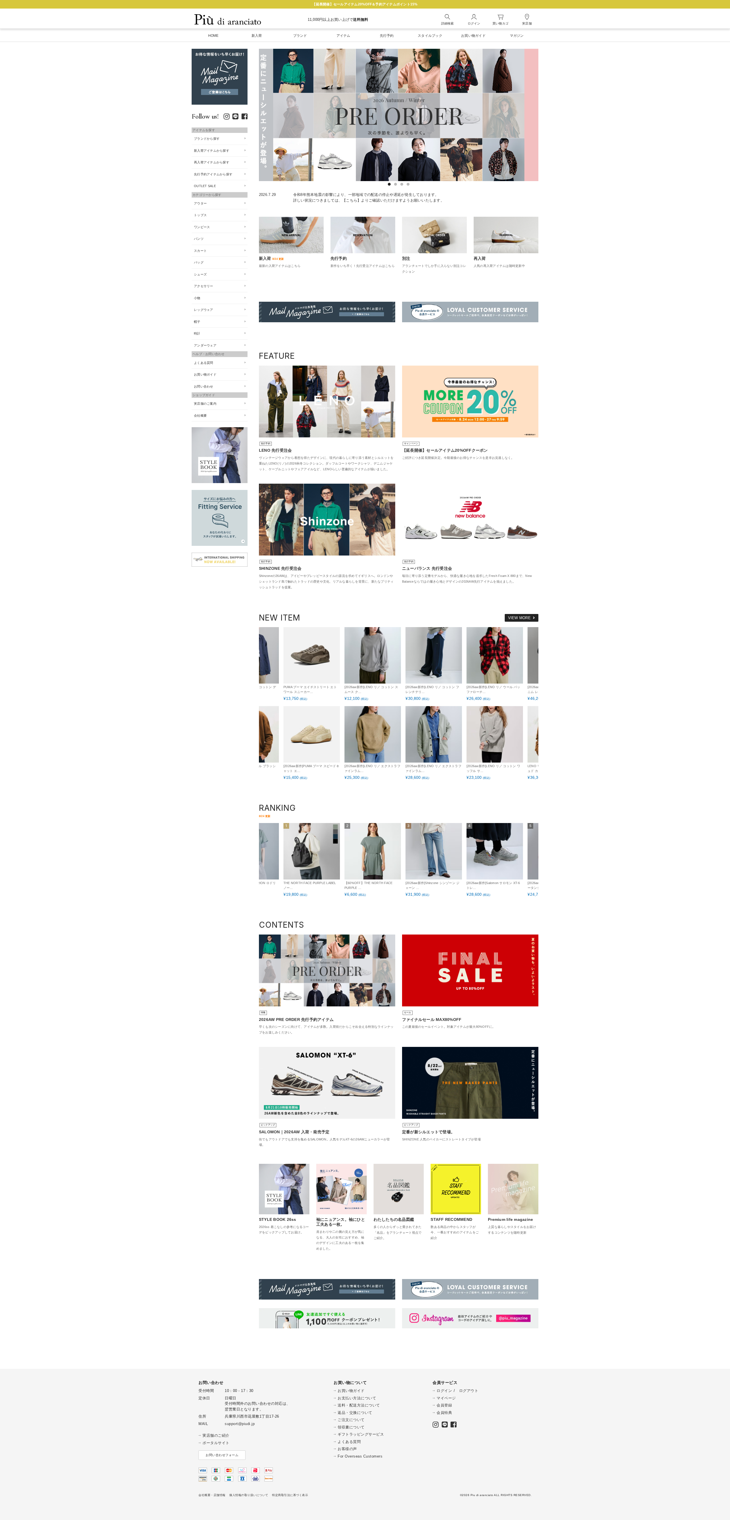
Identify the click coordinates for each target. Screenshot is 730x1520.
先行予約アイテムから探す (213, 174)
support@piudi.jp (240, 1424)
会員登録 (444, 1405)
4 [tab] (408, 184)
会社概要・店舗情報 (212, 1495)
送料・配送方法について (359, 1405)
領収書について (351, 1427)
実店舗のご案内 (205, 403)
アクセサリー (203, 286)
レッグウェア (203, 309)
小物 (197, 298)
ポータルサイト (216, 1443)
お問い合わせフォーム (222, 1455)
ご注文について (351, 1420)
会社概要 (200, 415)
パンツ (199, 238)
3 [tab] (401, 184)
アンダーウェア (205, 345)
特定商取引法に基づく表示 (290, 1495)
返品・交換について (355, 1412)
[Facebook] (245, 117)
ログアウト (468, 1391)
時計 (197, 333)
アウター (200, 203)
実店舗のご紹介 (216, 1435)
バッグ (199, 262)
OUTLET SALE (205, 186)
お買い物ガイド (205, 374)
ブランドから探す (207, 138)
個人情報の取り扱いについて (248, 1495)
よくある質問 (203, 362)
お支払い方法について (357, 1398)
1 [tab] (389, 184)
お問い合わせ (203, 386)
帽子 (197, 321)
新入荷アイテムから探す (211, 150)
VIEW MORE (519, 618)
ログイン (444, 1391)
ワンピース (202, 227)
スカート (200, 250)
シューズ (200, 274)
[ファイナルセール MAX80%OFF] (491, 115)
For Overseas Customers (360, 1456)
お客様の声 (347, 1449)
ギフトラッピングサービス (361, 1434)
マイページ (446, 1398)
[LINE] (235, 117)
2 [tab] (395, 184)
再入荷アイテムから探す (211, 162)
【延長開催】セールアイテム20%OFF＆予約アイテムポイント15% (364, 4)
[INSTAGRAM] (227, 117)
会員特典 (444, 1412)
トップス (200, 215)
